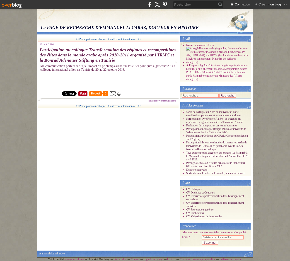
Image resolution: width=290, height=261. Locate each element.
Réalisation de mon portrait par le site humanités (211, 125)
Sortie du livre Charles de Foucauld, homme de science (215, 173)
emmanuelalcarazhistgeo (52, 253)
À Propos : (192, 65)
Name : (190, 45)
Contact (135, 259)
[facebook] (150, 4)
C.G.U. (171, 259)
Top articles (120, 259)
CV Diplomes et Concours (200, 192)
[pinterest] (165, 4)
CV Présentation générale (199, 209)
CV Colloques (194, 189)
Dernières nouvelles (197, 169)
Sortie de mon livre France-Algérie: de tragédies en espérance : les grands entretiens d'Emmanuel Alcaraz (214, 120)
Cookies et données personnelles (197, 259)
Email (185, 237)
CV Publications (195, 213)
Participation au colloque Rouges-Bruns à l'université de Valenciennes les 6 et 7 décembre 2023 (216, 130)
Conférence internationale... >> (124, 39)
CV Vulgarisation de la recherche (204, 216)
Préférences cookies (230, 259)
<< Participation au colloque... (91, 39)
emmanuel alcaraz (74, 259)
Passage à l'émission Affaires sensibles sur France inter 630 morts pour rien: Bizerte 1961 (215, 164)
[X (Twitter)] (157, 4)
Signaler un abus (153, 259)
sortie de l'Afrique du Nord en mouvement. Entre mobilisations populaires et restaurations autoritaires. (214, 113)
